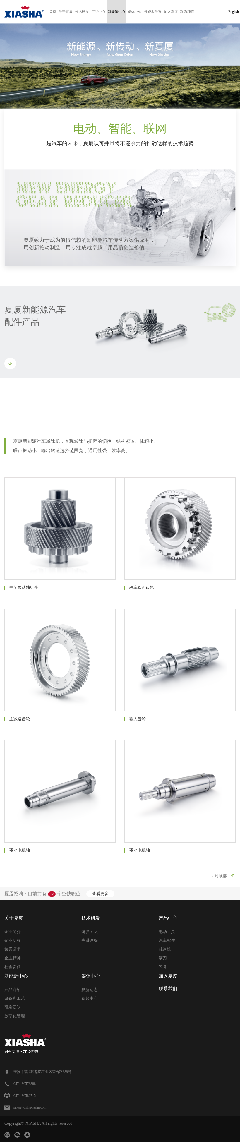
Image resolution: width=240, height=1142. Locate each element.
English (233, 12)
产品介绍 (12, 989)
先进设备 (89, 940)
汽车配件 (167, 940)
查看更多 (100, 893)
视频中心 (89, 998)
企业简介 (12, 932)
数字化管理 (14, 1016)
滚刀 (163, 958)
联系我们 (187, 12)
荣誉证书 (12, 949)
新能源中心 (116, 12)
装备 (163, 967)
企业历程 (12, 940)
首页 (52, 12)
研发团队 (89, 932)
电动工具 (167, 932)
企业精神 (12, 958)
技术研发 (82, 12)
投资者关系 (153, 12)
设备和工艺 (14, 998)
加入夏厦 (171, 12)
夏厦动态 (89, 989)
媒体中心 (135, 12)
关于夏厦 (66, 12)
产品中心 (98, 12)
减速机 (165, 949)
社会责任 (12, 967)
